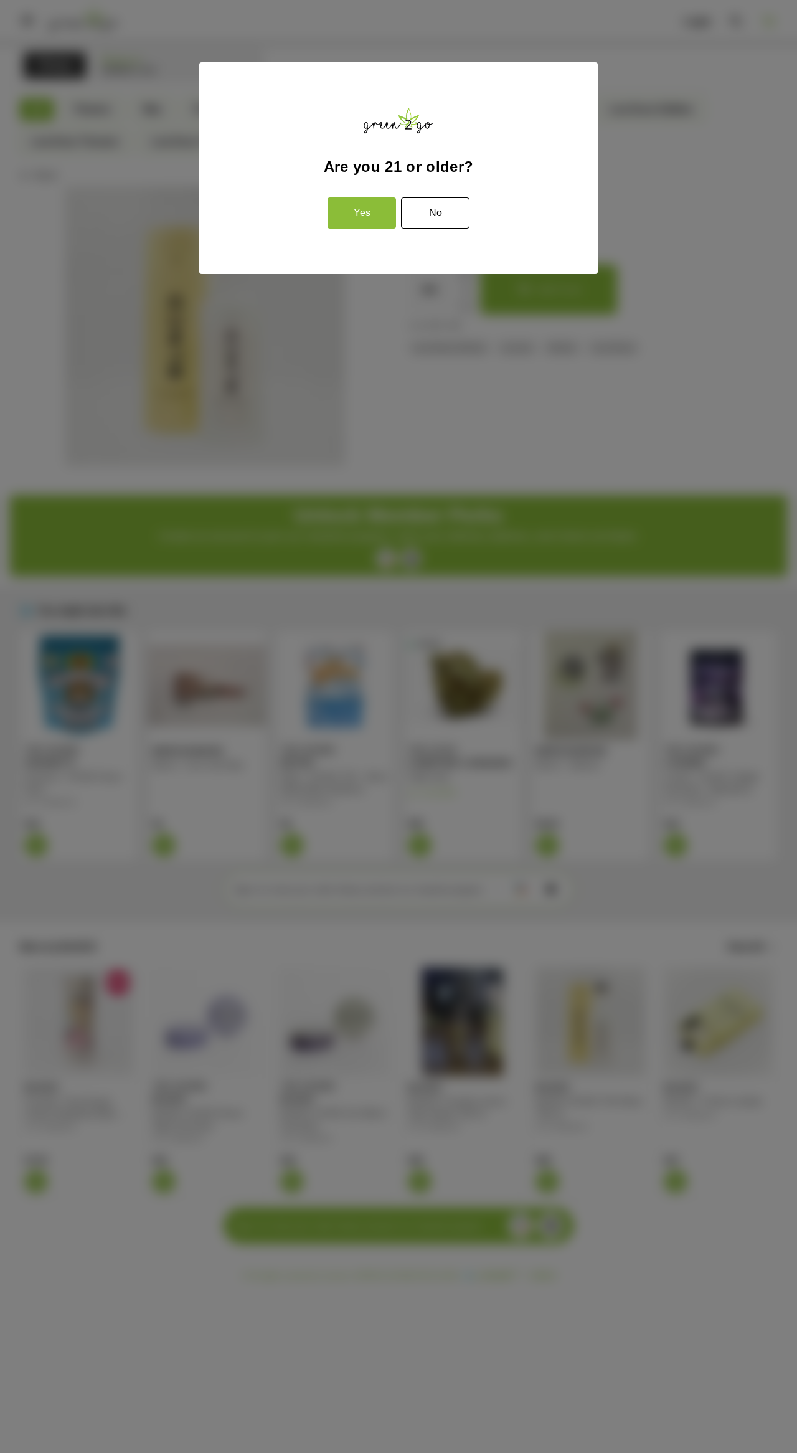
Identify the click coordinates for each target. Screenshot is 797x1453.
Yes (362, 212)
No (435, 212)
